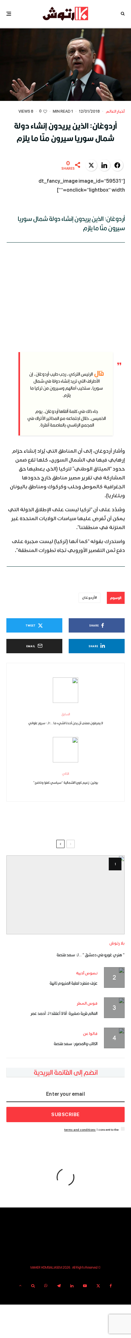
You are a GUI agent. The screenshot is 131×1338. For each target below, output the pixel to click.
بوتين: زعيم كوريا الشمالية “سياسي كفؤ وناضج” (65, 778)
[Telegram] (59, 1285)
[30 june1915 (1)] (65, 894)
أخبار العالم (115, 111)
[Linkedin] (72, 1285)
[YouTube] (85, 1285)
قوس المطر (87, 1003)
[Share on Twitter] (91, 165)
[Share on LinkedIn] (104, 165)
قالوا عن (90, 1033)
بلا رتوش (117, 943)
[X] (98, 1285)
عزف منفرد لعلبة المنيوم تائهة (74, 983)
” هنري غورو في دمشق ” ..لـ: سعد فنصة (91, 955)
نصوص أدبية (87, 973)
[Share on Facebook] (117, 165)
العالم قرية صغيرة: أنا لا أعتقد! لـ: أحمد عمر (64, 1013)
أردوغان (88, 598)
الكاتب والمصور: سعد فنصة (76, 1043)
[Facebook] (111, 1285)
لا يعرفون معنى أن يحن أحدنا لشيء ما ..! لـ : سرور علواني (65, 718)
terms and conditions (80, 1130)
